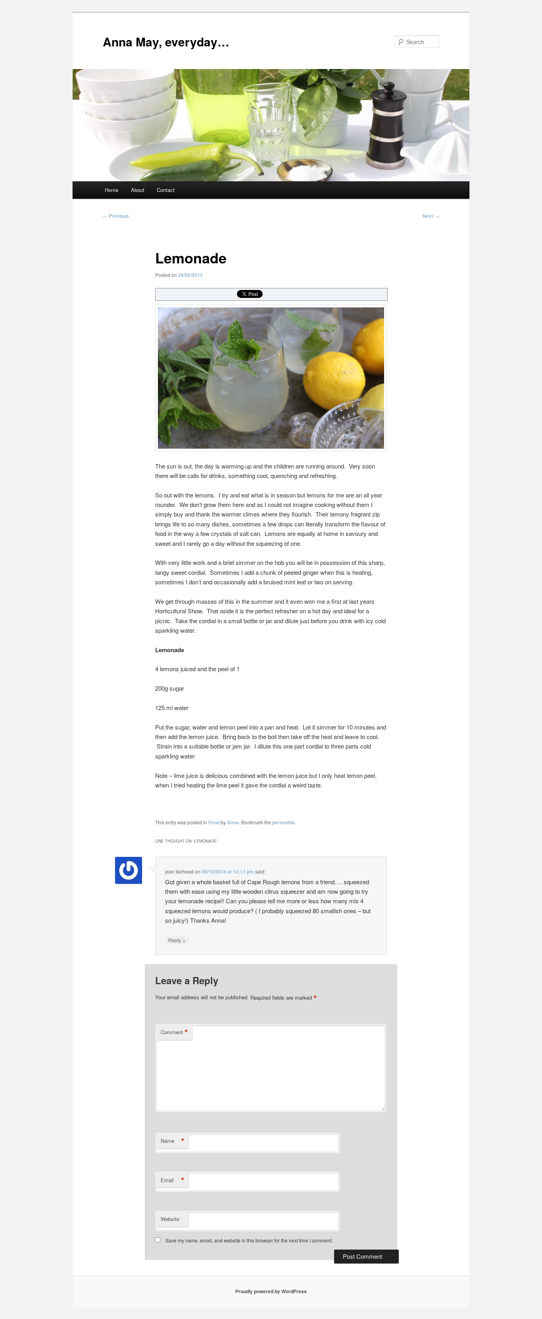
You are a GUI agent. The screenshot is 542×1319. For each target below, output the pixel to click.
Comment (174, 1032)
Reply (177, 939)
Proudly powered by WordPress (271, 1291)
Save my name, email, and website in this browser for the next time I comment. (249, 1240)
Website (170, 1219)
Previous (116, 215)
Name (173, 1141)
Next (431, 215)
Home (111, 190)
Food (213, 822)
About (137, 190)
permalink (283, 822)
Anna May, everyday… (166, 41)
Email (173, 1180)
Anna (233, 822)
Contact (166, 190)
